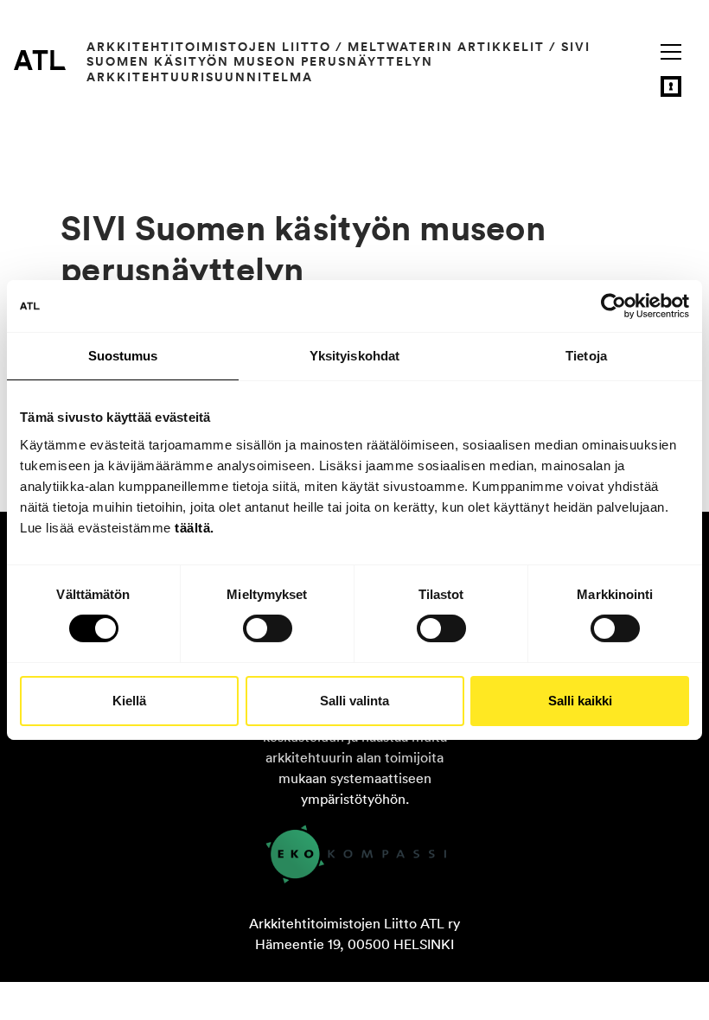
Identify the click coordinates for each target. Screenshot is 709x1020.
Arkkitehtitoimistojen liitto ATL (40, 59)
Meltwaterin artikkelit (446, 46)
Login (671, 86)
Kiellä (129, 700)
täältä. (194, 527)
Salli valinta (354, 700)
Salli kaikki (580, 700)
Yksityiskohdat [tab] (354, 355)
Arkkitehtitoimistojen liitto (208, 46)
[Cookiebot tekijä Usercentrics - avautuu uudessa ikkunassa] (613, 306)
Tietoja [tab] (586, 355)
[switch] (267, 628)
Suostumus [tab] (123, 355)
